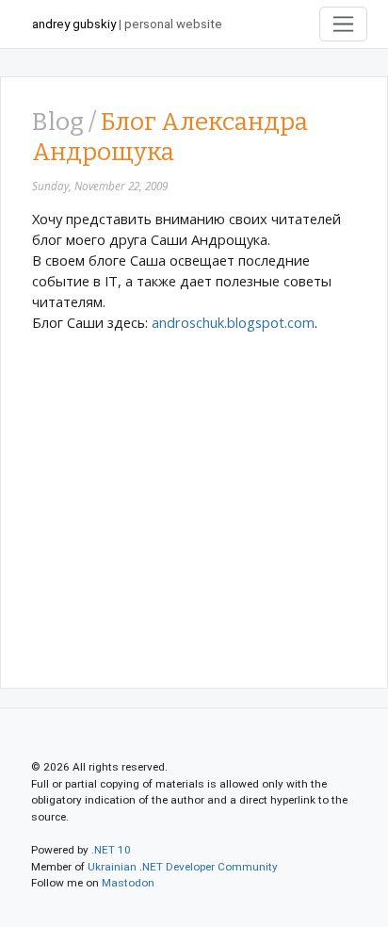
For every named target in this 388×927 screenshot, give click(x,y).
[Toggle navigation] (343, 24)
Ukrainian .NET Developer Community (183, 866)
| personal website (127, 24)
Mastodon (128, 882)
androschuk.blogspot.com (233, 322)
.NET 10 (111, 849)
